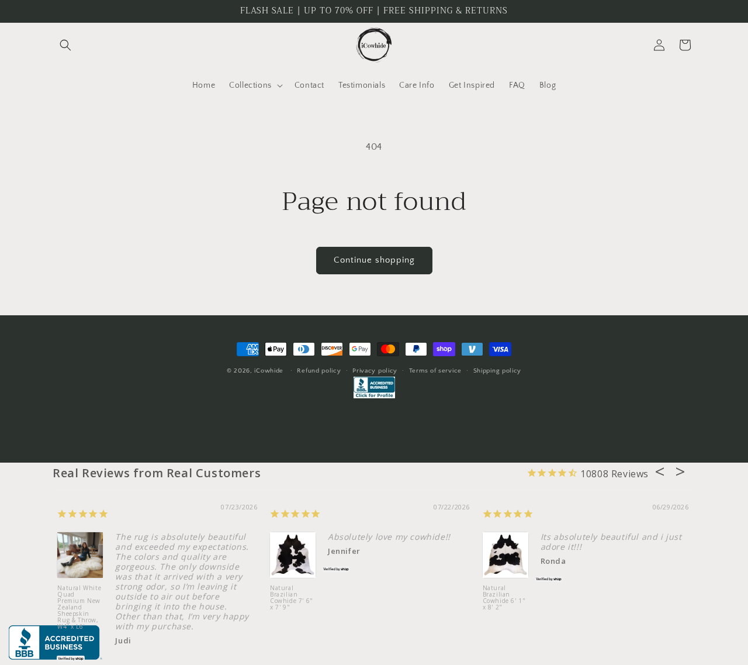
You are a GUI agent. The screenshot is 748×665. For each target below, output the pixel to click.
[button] (65, 45)
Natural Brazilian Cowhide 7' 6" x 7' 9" (291, 598)
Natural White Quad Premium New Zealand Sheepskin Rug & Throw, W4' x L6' (79, 607)
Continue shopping (374, 260)
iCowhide (268, 370)
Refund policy (319, 370)
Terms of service (435, 370)
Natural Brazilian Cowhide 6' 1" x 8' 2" (504, 598)
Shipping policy (497, 370)
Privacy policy (374, 370)
